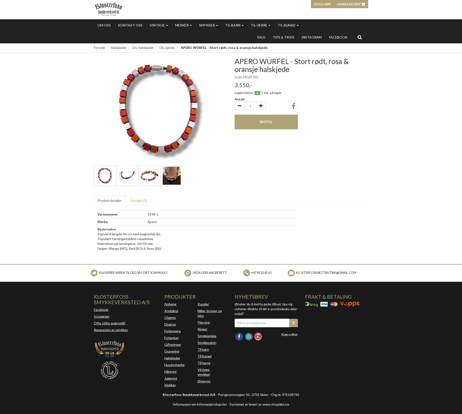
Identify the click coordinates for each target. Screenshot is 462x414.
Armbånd (171, 311)
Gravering (171, 351)
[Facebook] (239, 336)
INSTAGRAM (312, 37)
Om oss (104, 25)
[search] (360, 37)
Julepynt (170, 378)
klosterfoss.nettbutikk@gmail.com (326, 273)
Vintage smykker (204, 372)
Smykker (207, 25)
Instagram (101, 316)
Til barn (233, 25)
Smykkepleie (207, 336)
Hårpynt (170, 371)
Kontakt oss (130, 25)
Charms (170, 317)
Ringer (202, 329)
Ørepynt (204, 381)
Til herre (259, 25)
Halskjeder (119, 48)
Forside (99, 48)
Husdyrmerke (174, 365)
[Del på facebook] (293, 107)
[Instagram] (249, 336)
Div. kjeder (167, 48)
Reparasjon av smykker (111, 330)
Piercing (204, 322)
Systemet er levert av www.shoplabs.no (259, 404)
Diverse (170, 324)
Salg (261, 37)
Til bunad (287, 25)
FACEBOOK (338, 37)
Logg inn (322, 4)
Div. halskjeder (143, 48)
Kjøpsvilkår (289, 334)
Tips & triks (283, 37)
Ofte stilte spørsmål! (110, 323)
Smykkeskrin (207, 343)
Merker (182, 25)
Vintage (158, 25)
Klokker (170, 385)
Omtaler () (138, 200)
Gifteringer (172, 344)
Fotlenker (171, 338)
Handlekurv (349, 4)
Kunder (203, 304)
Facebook (101, 310)
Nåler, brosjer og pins (210, 313)
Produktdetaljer (110, 200)
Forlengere (172, 331)
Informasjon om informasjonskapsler (200, 404)
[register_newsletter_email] (293, 323)
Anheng (170, 304)
